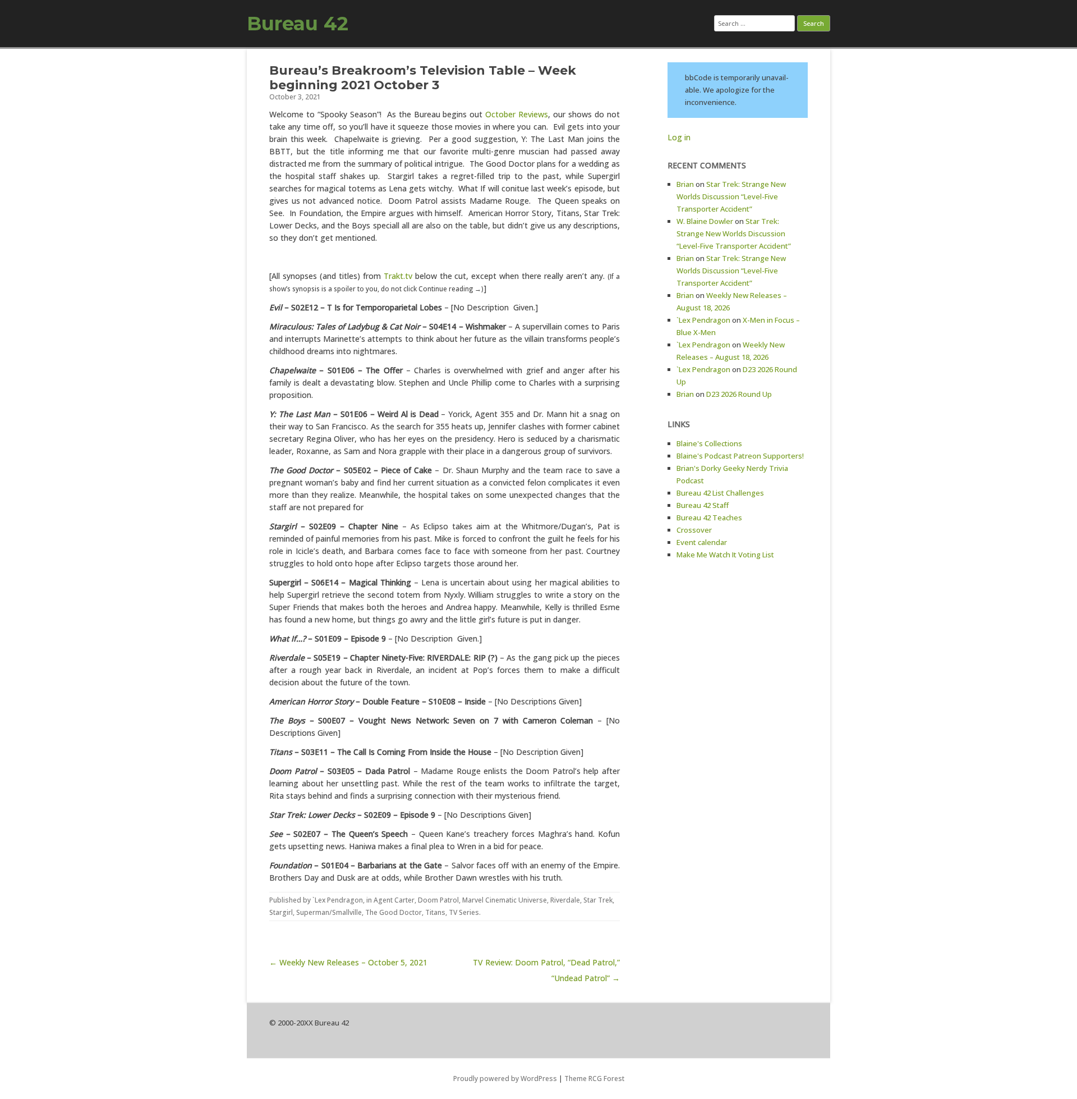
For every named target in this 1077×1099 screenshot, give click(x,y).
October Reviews (516, 114)
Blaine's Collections (709, 443)
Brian (685, 184)
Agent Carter (394, 900)
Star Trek (598, 900)
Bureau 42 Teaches (709, 517)
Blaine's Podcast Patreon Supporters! (740, 456)
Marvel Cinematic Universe (504, 900)
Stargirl (281, 912)
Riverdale (565, 900)
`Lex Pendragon (337, 900)
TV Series (464, 912)
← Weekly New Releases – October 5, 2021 (348, 962)
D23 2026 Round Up (739, 394)
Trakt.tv (398, 276)
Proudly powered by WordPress (505, 1078)
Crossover (694, 530)
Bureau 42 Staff (702, 505)
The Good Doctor (393, 912)
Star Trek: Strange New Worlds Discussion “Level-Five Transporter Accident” (731, 196)
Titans (435, 912)
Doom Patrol (438, 900)
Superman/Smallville (329, 912)
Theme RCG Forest (594, 1078)
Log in (679, 137)
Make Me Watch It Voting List (725, 555)
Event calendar (701, 542)
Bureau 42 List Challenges (720, 493)
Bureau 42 (297, 23)
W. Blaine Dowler (704, 221)
